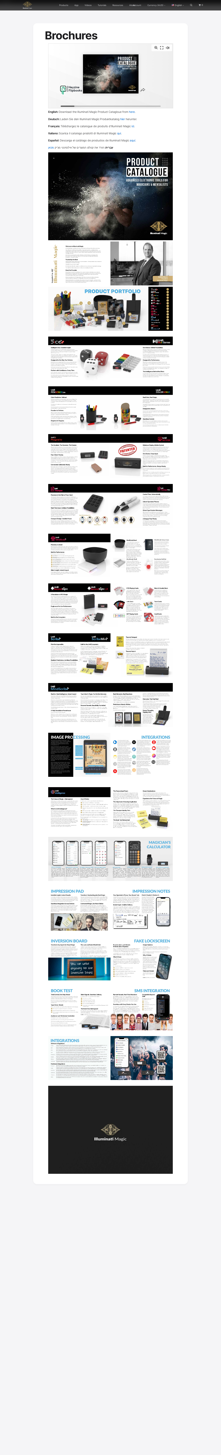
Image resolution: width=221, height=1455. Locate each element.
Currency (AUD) (155, 4)
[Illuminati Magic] (31, 4)
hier (123, 119)
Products (63, 4)
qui (119, 133)
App (76, 4)
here (132, 111)
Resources (117, 4)
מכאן (51, 147)
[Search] (191, 4)
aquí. (133, 140)
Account (137, 4)
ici (133, 126)
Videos (88, 4)
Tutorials (102, 4)
